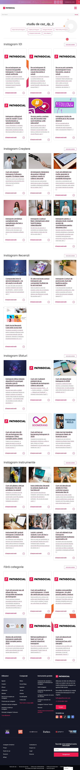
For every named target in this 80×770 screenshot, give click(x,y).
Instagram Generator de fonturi (44, 700)
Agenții (3, 681)
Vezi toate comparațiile (26, 703)
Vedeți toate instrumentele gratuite (46, 711)
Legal (30, 751)
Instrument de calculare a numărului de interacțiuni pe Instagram (45, 682)
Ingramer (22, 687)
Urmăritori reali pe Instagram (9, 704)
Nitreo (21, 681)
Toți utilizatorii (6, 715)
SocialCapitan (23, 696)
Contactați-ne (33, 744)
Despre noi (32, 748)
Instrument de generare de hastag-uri (45, 691)
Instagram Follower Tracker (45, 704)
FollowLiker (23, 699)
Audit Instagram (42, 687)
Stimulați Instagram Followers (10, 712)
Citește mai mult (10, 93)
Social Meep (23, 684)
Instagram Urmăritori (8, 744)
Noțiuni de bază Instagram (18, 29)
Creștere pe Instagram (34, 29)
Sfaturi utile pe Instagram (62, 29)
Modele (4, 693)
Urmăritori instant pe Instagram (7, 708)
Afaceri (3, 687)
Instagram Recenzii (47, 29)
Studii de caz (6, 751)
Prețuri (5, 748)
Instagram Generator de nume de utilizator (46, 695)
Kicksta (22, 693)
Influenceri (4, 690)
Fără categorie (47, 33)
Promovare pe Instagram (8, 701)
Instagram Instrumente (34, 33)
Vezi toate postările (70, 44)
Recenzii (5, 754)
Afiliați (5, 757)
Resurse (40, 707)
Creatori (4, 684)
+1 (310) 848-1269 (61, 701)
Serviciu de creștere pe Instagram (8, 697)
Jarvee (21, 690)
